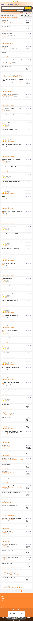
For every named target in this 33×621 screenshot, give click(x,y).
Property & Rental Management (5, 30)
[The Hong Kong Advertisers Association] (18, 609)
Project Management (4, 63)
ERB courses (11, 30)
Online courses (18, 63)
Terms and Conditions (13, 618)
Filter (3, 17)
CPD (22, 10)
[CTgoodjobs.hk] (13, 609)
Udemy (9, 10)
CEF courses (11, 428)
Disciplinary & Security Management (6, 76)
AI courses (5, 10)
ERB (20, 10)
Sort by (22, 15)
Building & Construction (4, 515)
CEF (17, 10)
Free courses (14, 10)
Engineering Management (5, 554)
